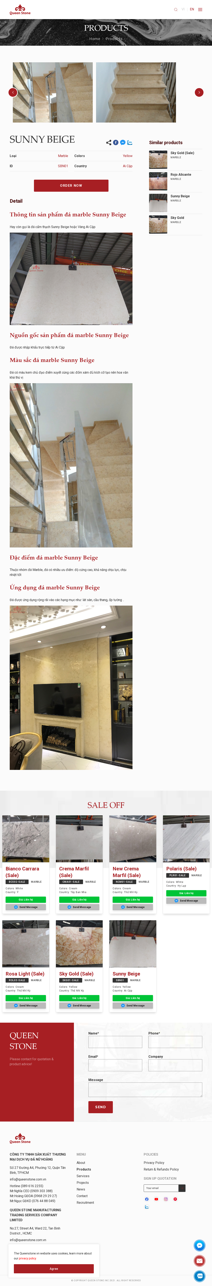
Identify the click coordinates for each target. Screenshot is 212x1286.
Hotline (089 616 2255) (26, 1186)
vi (183, 9)
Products (114, 39)
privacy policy (27, 1258)
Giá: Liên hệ (26, 899)
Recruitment (85, 1203)
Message (95, 1080)
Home (94, 39)
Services (83, 1176)
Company (155, 1057)
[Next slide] (199, 92)
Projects (83, 1183)
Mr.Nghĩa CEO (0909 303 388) (31, 1191)
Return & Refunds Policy (161, 1169)
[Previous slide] (13, 92)
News (81, 1189)
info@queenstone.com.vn (28, 1179)
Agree (54, 1268)
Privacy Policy (154, 1163)
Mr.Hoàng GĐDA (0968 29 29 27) (33, 1196)
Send (100, 1107)
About (81, 1163)
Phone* (154, 1033)
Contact (82, 1196)
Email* (93, 1057)
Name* (93, 1033)
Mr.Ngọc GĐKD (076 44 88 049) (32, 1201)
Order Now (71, 186)
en (192, 9)
